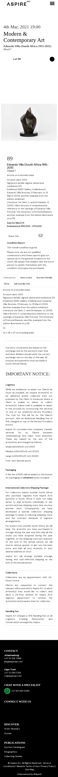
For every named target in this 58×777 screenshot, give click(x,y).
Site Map (29, 769)
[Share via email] (41, 236)
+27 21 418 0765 (12, 672)
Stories (8, 733)
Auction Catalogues (14, 747)
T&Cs (6, 283)
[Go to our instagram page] (35, 236)
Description (10, 277)
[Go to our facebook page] (7, 706)
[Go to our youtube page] (18, 706)
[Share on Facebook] (23, 236)
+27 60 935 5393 (19, 690)
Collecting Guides (13, 756)
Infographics (10, 751)
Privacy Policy (48, 766)
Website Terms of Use (27, 766)
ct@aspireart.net (13, 675)
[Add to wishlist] (52, 59)
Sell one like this (22, 283)
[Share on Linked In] (29, 236)
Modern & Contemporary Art (24, 37)
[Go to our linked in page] (12, 706)
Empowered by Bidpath (30, 774)
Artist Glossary (12, 728)
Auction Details (44, 277)
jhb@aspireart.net (13, 661)
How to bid (26, 277)
